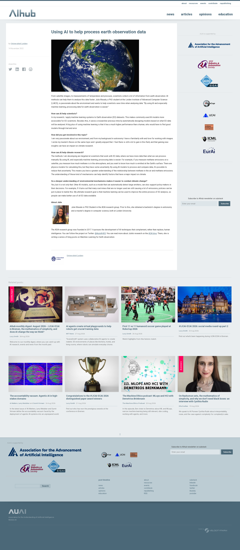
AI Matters (14, 403)
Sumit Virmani (38, 403)
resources (193, 3)
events (203, 3)
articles (186, 14)
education (225, 14)
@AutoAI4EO (100, 233)
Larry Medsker (24, 403)
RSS (145, 493)
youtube (193, 493)
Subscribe (225, 204)
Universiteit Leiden (19, 43)
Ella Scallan (183, 406)
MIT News (70, 334)
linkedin (193, 483)
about (184, 3)
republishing (225, 3)
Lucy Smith (14, 336)
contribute (213, 3)
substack (193, 480)
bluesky (193, 491)
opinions (205, 14)
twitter (192, 488)
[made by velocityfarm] (213, 530)
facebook (194, 485)
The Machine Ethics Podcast (133, 403)
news (170, 14)
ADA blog (152, 233)
